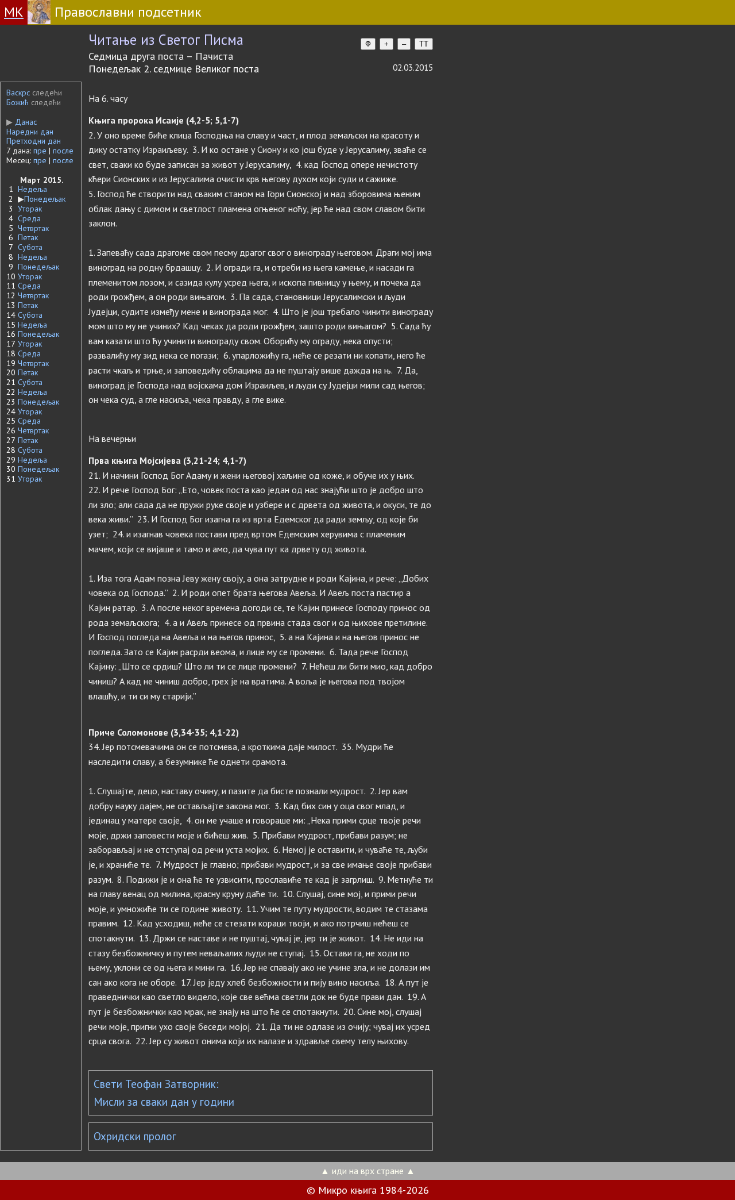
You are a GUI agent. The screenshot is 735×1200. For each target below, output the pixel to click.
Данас (21, 122)
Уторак (30, 208)
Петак (28, 237)
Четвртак (33, 228)
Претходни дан (33, 141)
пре (40, 150)
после (63, 150)
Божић (17, 102)
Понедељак (44, 199)
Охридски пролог (135, 1136)
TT (423, 44)
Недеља (32, 189)
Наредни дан (29, 131)
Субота (30, 247)
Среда (29, 218)
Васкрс (18, 92)
